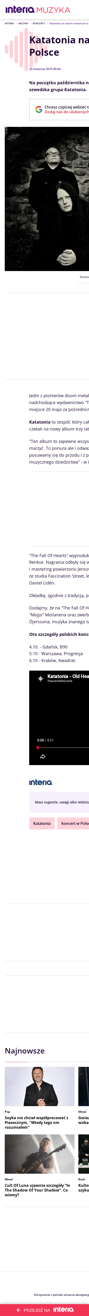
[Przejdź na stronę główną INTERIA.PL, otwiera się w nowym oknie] (20, 9)
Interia (9, 23)
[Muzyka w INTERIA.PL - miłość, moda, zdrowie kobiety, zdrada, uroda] (53, 9)
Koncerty (39, 23)
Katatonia (42, 823)
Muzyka (23, 23)
